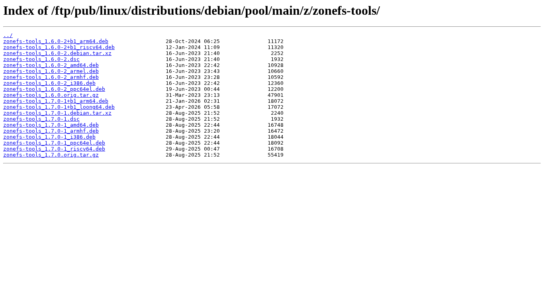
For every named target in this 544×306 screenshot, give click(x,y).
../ (8, 35)
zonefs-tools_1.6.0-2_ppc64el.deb (54, 89)
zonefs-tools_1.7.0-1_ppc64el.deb (54, 143)
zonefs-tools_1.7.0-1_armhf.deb (51, 131)
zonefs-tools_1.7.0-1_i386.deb (49, 137)
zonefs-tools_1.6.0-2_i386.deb (49, 83)
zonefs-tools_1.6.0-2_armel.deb (51, 71)
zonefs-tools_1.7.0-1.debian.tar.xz (57, 113)
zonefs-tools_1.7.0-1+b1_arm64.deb (55, 101)
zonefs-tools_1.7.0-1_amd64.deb (51, 125)
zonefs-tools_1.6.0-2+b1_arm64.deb (55, 41)
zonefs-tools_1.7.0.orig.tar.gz (51, 155)
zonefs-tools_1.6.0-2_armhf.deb (51, 77)
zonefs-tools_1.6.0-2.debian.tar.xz (57, 53)
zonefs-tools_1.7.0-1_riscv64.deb (54, 149)
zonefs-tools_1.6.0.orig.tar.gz (51, 95)
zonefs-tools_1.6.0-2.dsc (41, 59)
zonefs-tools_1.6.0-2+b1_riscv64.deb (59, 47)
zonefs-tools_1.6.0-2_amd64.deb (51, 65)
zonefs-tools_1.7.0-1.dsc (41, 119)
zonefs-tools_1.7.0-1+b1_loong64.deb (59, 107)
